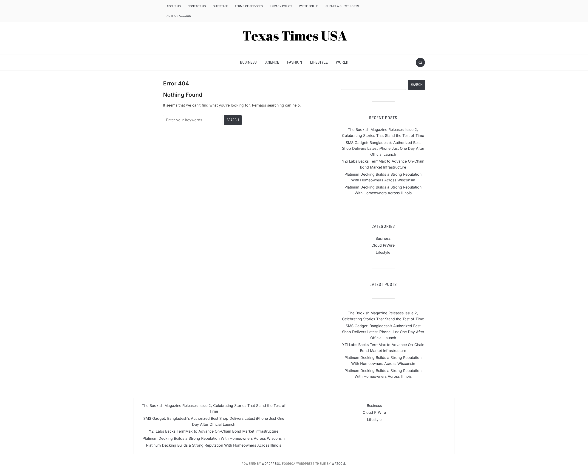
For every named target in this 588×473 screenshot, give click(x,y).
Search (416, 84)
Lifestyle (319, 62)
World (342, 62)
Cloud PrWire (383, 245)
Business (248, 62)
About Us (174, 6)
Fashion (294, 62)
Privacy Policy (281, 6)
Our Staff (220, 6)
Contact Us (197, 6)
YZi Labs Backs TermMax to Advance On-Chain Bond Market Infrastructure (213, 431)
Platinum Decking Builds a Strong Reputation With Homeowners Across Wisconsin (214, 438)
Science (272, 62)
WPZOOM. (339, 463)
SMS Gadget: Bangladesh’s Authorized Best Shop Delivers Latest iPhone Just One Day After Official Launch (383, 148)
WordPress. (271, 463)
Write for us (309, 6)
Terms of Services (249, 6)
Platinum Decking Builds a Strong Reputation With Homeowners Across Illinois (213, 445)
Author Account (180, 15)
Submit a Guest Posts (342, 6)
